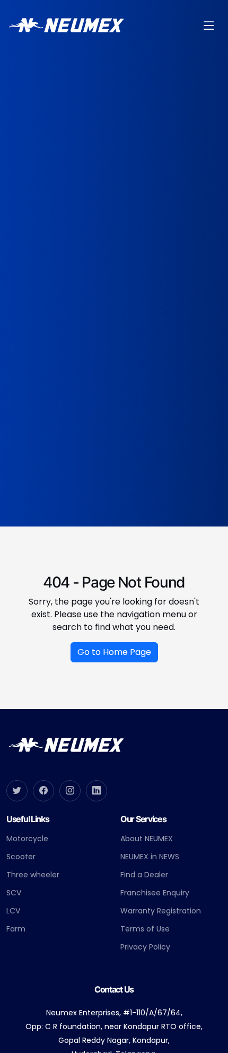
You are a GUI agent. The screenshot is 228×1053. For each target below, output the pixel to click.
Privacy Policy (145, 947)
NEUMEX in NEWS (149, 856)
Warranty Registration (160, 910)
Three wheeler (32, 874)
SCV (13, 892)
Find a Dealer (144, 874)
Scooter (21, 856)
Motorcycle (27, 838)
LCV (13, 910)
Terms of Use (145, 929)
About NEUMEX (146, 838)
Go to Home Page (114, 652)
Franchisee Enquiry (154, 892)
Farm (15, 929)
